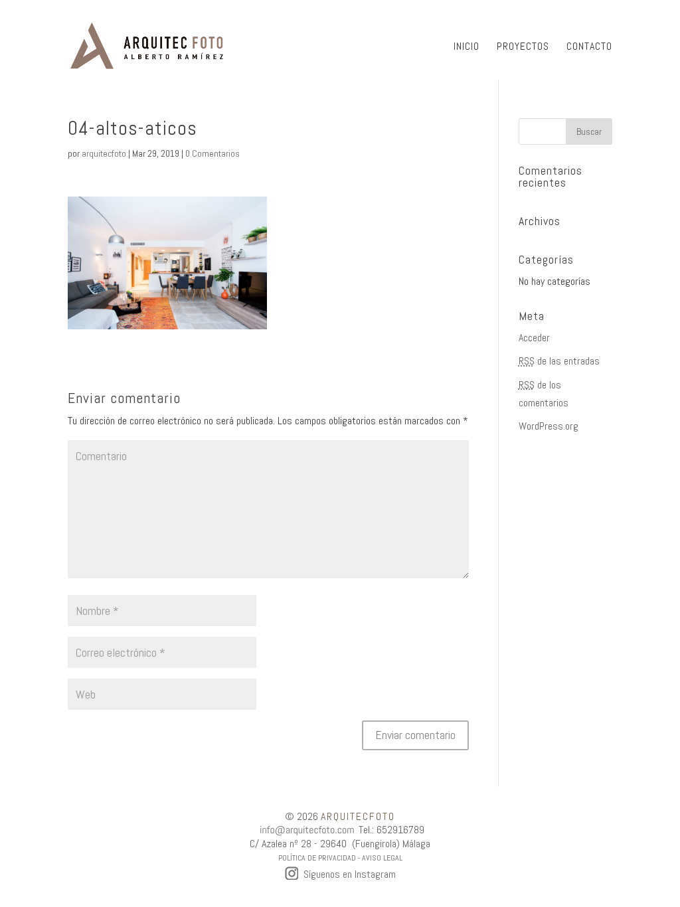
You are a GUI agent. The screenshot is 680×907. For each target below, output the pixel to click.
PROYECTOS (523, 47)
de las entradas (559, 361)
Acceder (534, 338)
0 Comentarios (212, 153)
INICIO (466, 47)
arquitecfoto (104, 153)
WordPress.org (548, 426)
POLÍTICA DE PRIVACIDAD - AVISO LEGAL (340, 858)
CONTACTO (589, 47)
